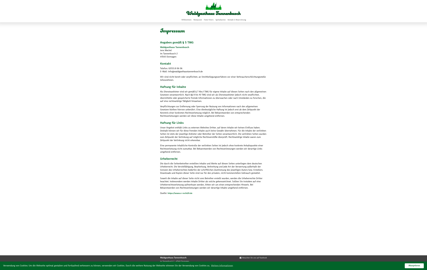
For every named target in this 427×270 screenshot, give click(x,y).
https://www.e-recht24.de (180, 193)
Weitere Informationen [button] (222, 266)
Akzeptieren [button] (414, 266)
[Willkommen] (213, 9)
